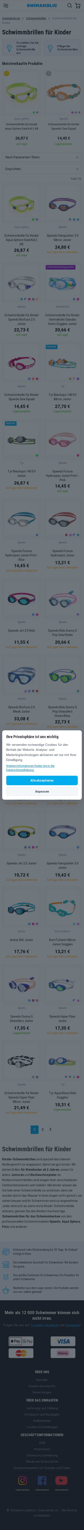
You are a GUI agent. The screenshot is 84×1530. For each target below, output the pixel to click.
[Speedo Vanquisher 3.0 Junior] (62, 831)
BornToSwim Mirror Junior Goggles (62, 942)
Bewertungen (42, 1392)
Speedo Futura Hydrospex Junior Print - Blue (21, 555)
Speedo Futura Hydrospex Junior (63, 553)
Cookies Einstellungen (42, 1427)
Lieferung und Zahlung (42, 1408)
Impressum (42, 1449)
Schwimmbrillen (36, 18)
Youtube (37, 1325)
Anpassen (42, 791)
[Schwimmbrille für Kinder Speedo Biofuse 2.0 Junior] (21, 283)
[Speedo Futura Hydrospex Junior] (62, 518)
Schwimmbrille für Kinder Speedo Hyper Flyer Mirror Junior (21, 1097)
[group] (21, 108)
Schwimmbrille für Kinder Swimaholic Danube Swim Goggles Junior (62, 319)
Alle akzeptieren (42, 780)
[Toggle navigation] (6, 5)
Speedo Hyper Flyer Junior (62, 1019)
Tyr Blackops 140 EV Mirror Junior (62, 397)
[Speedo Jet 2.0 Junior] (21, 831)
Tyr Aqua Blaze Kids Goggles (62, 1095)
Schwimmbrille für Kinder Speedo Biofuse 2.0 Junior (21, 319)
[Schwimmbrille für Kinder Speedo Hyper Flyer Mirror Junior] (21, 1060)
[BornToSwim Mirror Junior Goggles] (62, 907)
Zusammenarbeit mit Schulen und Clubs (42, 1468)
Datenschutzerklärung (42, 1455)
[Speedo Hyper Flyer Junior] (62, 984)
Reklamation (42, 1421)
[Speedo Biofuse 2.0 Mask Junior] (21, 675)
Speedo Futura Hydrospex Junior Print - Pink (62, 476)
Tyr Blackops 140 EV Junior (22, 473)
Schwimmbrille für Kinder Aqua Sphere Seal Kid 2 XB (21, 240)
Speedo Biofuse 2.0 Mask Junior (21, 709)
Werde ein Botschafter (42, 1462)
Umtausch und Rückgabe (42, 1414)
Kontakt (42, 1380)
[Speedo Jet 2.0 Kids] (21, 598)
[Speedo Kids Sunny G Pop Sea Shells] (62, 598)
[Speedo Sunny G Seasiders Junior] (21, 984)
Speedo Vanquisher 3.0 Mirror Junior (62, 238)
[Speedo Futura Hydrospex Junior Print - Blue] (21, 518)
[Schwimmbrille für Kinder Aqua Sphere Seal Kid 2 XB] (21, 203)
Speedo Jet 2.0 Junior (22, 863)
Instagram (72, 1325)
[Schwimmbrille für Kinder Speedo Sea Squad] (21, 362)
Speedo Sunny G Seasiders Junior (21, 1019)
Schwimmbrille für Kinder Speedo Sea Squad (21, 397)
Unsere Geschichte (42, 1386)
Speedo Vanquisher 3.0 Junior (62, 865)
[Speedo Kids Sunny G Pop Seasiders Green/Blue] (62, 675)
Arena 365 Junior (21, 940)
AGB (42, 1443)
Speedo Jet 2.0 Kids (21, 630)
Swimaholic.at (11, 18)
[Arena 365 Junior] (21, 907)
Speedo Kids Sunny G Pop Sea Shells (62, 633)
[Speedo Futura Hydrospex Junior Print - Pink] (62, 439)
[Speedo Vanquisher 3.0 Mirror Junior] (62, 203)
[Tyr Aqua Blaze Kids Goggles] (62, 1060)
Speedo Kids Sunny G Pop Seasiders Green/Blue (62, 711)
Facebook (51, 1325)
